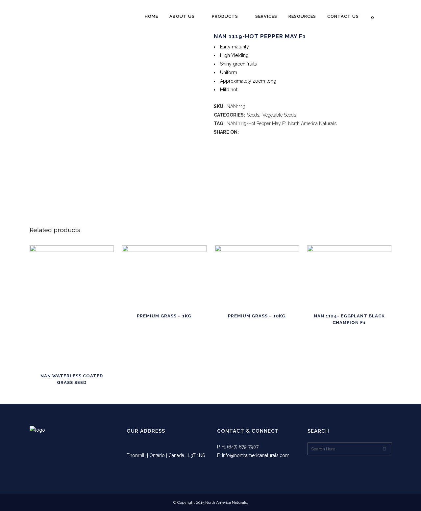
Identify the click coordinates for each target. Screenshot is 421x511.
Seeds (253, 115)
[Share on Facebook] (243, 132)
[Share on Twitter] (250, 132)
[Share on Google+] (257, 132)
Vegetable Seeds (279, 115)
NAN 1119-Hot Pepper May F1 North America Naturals (281, 123)
